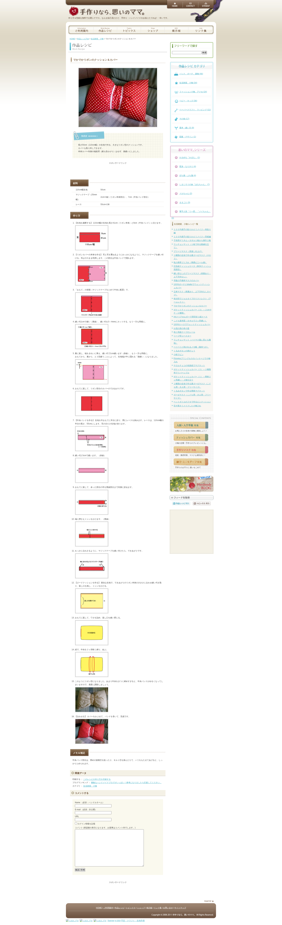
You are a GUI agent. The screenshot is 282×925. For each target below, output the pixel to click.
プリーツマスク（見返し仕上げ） (188, 251)
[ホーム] (106, 11)
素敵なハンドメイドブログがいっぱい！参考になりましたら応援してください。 (126, 782)
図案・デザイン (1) (187, 137)
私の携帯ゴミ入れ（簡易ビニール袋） (190, 262)
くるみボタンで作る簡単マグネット (189, 391)
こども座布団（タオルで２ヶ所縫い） (190, 321)
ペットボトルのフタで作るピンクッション (192, 402)
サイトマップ (180, 908)
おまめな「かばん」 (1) (189, 157)
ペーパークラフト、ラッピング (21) (195, 110)
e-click (118, 920)
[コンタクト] (190, 4)
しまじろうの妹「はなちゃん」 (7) (194, 184)
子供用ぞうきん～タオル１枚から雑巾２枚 (192, 240)
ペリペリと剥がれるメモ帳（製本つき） (191, 347)
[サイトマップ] (206, 4)
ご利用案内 (108, 908)
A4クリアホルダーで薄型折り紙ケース (190, 317)
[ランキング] (192, 484)
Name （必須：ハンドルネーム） (89, 802)
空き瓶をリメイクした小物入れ (187, 406)
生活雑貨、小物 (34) (188, 83)
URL (77, 816)
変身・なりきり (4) (187, 166)
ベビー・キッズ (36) (188, 101)
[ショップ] (153, 29)
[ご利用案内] (81, 29)
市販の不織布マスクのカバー (186, 280)
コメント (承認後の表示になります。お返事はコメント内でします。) (105, 828)
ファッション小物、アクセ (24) (193, 92)
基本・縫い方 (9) (186, 128)
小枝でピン (178, 354)
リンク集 (158, 908)
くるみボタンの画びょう (184, 351)
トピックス (131, 908)
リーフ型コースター (182, 336)
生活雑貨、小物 (97, 39)
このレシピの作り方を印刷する (97, 779)
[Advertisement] (118, 170)
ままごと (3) (184, 202)
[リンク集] (201, 29)
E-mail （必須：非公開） (86, 809)
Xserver (111, 920)
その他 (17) (184, 119)
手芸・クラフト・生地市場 (133, 920)
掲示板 (149, 908)
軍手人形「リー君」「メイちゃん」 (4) (191, 213)
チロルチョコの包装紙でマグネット (189, 365)
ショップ (141, 908)
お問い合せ (168, 908)
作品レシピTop (83, 39)
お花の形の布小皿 (181, 328)
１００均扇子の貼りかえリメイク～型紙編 (192, 237)
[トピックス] (129, 29)
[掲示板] (176, 29)
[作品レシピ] (105, 29)
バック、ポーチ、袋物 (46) (191, 74)
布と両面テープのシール (184, 332)
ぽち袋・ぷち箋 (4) (187, 175)
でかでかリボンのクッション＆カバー (190, 306)
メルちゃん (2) (185, 193)
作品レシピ (119, 908)
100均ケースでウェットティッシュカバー (192, 324)
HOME (72, 39)
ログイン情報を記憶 (86, 824)
